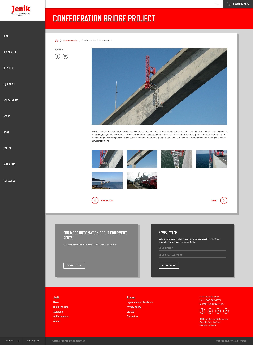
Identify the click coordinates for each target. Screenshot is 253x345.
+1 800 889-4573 (212, 300)
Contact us (132, 316)
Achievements (70, 40)
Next (214, 200)
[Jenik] (22, 10)
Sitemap (130, 297)
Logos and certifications (139, 302)
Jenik (56, 297)
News (56, 302)
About (56, 321)
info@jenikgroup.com (213, 303)
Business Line (61, 307)
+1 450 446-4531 (210, 296)
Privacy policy (133, 307)
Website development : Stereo (231, 341)
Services (58, 311)
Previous (107, 200)
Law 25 (130, 311)
